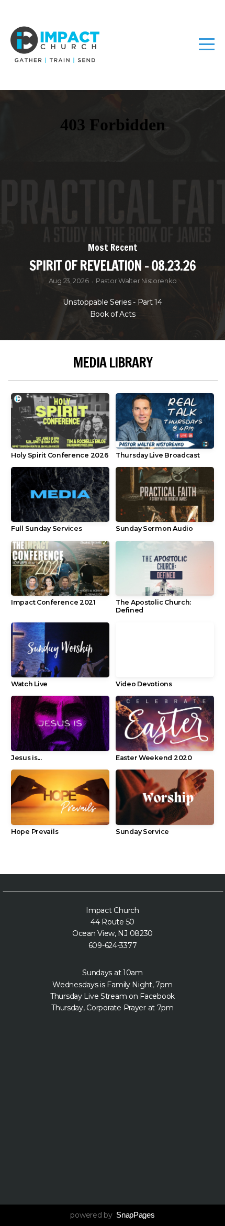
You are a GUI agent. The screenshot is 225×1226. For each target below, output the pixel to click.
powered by (112, 1215)
